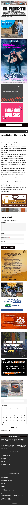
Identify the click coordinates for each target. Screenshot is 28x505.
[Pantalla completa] (24, 356)
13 (14, 415)
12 (10, 415)
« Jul (2, 424)
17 (3, 417)
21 (17, 417)
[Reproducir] (3, 356)
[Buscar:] (14, 124)
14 (17, 415)
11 (6, 415)
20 (14, 417)
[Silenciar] (22, 356)
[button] (14, 345)
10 (3, 415)
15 (21, 415)
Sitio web (3, 241)
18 (6, 417)
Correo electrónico (5, 237)
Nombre (3, 233)
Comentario (3, 222)
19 (10, 417)
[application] (14, 345)
